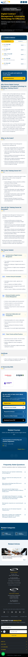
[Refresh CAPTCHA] (4, 631)
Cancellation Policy (23, 616)
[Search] (24, 2)
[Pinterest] (20, 612)
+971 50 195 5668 (16, 580)
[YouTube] (12, 612)
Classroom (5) (8, 41)
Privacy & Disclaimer (4, 616)
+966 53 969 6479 (14, 600)
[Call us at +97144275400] (21, 2)
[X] (8, 612)
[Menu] (26, 2)
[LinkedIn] (16, 612)
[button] (12, 455)
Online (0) (20, 41)
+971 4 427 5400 (15, 577)
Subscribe (14, 635)
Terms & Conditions (14, 616)
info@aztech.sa (15, 601)
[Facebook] (4, 612)
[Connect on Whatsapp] (3, 654)
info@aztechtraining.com (15, 578)
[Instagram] (23, 612)
